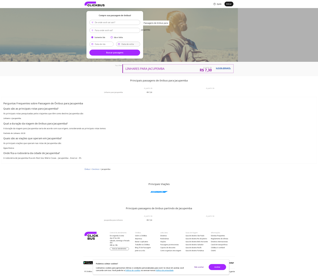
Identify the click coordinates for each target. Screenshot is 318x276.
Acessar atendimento (119, 249)
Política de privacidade (165, 270)
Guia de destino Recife (193, 248)
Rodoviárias (164, 239)
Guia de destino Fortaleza (195, 251)
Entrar (229, 4)
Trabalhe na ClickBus (142, 245)
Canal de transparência (219, 245)
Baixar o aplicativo (141, 242)
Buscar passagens (114, 52)
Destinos (163, 236)
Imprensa (138, 239)
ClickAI (213, 251)
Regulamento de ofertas (219, 239)
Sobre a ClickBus (141, 236)
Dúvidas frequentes (218, 236)
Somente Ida (100, 37)
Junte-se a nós (140, 251)
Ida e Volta (118, 37)
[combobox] (114, 22)
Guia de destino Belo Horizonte (197, 242)
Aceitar (217, 267)
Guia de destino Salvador (195, 245)
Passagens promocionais (169, 245)
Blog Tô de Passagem (143, 248)
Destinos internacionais (219, 242)
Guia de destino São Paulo (195, 236)
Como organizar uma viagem (170, 251)
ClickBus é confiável (218, 248)
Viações (163, 242)
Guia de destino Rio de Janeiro (196, 239)
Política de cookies (132, 270)
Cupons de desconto (167, 248)
